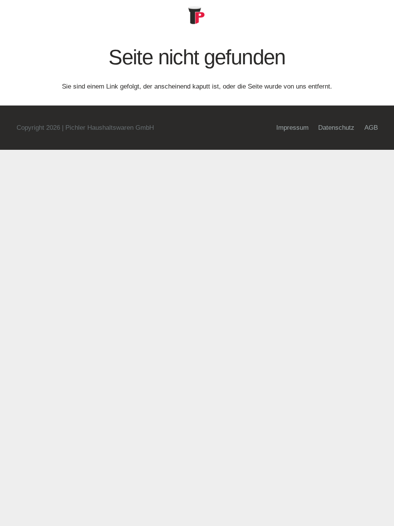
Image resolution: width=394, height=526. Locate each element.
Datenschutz (336, 127)
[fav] (197, 15)
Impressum (292, 127)
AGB (371, 127)
